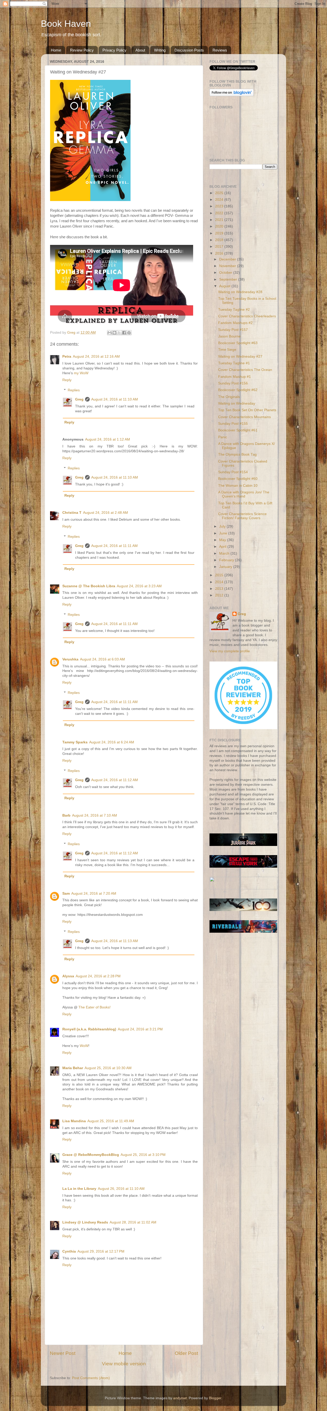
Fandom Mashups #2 (235, 323)
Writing (160, 50)
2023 (219, 206)
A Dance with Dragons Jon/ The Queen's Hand (243, 494)
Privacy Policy (114, 50)
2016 (219, 253)
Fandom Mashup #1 (234, 377)
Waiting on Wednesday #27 (240, 356)
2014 (219, 582)
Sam (66, 893)
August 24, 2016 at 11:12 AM (114, 780)
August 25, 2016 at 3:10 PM (143, 1155)
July (223, 526)
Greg (79, 399)
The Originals (229, 397)
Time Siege (227, 350)
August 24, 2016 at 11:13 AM (114, 941)
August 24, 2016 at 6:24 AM (111, 742)
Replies (74, 390)
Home (56, 50)
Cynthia (69, 1251)
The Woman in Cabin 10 (238, 486)
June (223, 533)
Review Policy (82, 50)
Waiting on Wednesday (236, 403)
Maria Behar (72, 1068)
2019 (219, 233)
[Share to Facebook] (124, 332)
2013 (219, 589)
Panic (222, 437)
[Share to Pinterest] (129, 332)
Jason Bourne (229, 336)
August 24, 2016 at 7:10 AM (94, 815)
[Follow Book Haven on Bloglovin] (231, 95)
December (228, 259)
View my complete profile (229, 651)
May (223, 540)
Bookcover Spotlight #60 (238, 479)
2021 (219, 220)
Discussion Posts (189, 50)
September (228, 279)
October (226, 272)
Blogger (215, 1398)
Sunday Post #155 (233, 424)
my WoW (81, 373)
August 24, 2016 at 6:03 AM (102, 659)
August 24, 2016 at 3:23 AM (139, 586)
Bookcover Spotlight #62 (238, 390)
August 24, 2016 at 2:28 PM (98, 976)
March (224, 553)
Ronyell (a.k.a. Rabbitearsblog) (89, 1029)
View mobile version (124, 1363)
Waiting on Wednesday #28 (240, 292)
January (226, 567)
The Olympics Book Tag (237, 454)
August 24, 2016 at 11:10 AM (114, 399)
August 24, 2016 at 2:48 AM (105, 513)
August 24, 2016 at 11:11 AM (114, 546)
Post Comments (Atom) (91, 1378)
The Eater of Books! (94, 1007)
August (225, 286)
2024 (219, 200)
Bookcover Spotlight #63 (238, 343)
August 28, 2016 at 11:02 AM (133, 1222)
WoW (84, 1046)
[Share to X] (119, 332)
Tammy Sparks (75, 742)
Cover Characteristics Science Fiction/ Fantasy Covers (242, 516)
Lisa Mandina (74, 1121)
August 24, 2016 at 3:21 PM (140, 1029)
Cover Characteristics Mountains (244, 417)
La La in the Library (79, 1189)
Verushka (70, 659)
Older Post (186, 1353)
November (228, 266)
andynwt (180, 1398)
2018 (219, 240)
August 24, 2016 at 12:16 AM (96, 356)
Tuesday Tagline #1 (234, 363)
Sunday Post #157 (233, 330)
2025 (219, 193)
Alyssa (68, 976)
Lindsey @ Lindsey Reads (85, 1222)
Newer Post (62, 1353)
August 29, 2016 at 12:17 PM (100, 1251)
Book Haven (66, 23)
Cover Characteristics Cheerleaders (247, 316)
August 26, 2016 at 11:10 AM (121, 1189)
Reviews (220, 50)
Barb (66, 815)
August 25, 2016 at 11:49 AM (110, 1121)
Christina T (71, 513)
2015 (219, 575)
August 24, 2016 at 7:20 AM (93, 893)
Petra (66, 356)
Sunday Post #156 (233, 383)
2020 (219, 226)
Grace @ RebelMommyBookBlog (90, 1155)
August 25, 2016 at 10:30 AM (108, 1068)
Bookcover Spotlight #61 (238, 430)
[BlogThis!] (114, 332)
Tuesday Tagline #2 (234, 309)
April (223, 546)
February (227, 560)
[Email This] (109, 332)
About (140, 50)
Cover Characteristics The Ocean (245, 370)
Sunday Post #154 (233, 472)
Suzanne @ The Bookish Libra (88, 586)
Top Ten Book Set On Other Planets (247, 410)
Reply (67, 380)
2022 (219, 213)
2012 (219, 595)
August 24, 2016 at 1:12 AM (107, 439)
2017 (219, 246)
